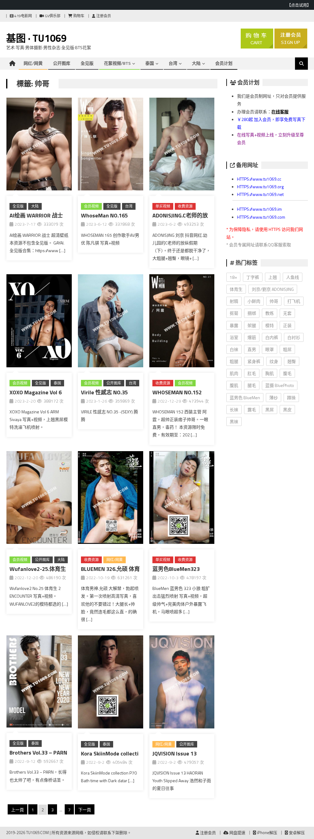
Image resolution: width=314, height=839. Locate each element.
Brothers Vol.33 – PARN (38, 752)
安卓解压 (296, 832)
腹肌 (234, 385)
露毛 (251, 409)
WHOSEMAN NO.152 (177, 392)
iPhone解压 (266, 832)
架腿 (251, 325)
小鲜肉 (253, 301)
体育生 (236, 289)
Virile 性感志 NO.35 (104, 392)
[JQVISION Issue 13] (182, 683)
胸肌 (269, 373)
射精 (234, 301)
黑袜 (234, 421)
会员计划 (223, 63)
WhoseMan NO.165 (104, 215)
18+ (233, 277)
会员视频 (91, 206)
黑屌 (269, 409)
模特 (269, 325)
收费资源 (185, 206)
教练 (269, 313)
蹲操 (291, 397)
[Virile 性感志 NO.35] (110, 321)
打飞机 (293, 301)
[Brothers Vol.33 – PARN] (39, 682)
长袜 (234, 409)
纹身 (274, 361)
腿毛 (251, 385)
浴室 (234, 337)
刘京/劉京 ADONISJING (273, 289)
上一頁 (17, 809)
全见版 (87, 63)
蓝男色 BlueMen (245, 397)
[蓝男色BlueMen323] (182, 498)
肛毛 (251, 373)
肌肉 (234, 373)
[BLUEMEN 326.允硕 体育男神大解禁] (110, 498)
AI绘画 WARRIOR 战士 (36, 215)
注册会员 (103, 16)
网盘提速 (236, 832)
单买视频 (162, 206)
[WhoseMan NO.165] (110, 145)
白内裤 (271, 337)
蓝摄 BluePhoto (279, 385)
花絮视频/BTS (117, 63)
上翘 (272, 277)
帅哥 (274, 301)
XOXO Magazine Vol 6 (36, 392)
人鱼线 (292, 277)
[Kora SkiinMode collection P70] (110, 683)
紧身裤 (253, 361)
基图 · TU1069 (36, 38)
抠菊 (234, 313)
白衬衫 (293, 337)
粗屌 (287, 349)
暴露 (234, 325)
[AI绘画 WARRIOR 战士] (39, 145)
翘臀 (291, 361)
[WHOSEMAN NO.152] (182, 321)
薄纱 (273, 397)
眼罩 (269, 349)
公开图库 (61, 63)
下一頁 (84, 809)
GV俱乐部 (52, 16)
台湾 (173, 63)
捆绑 (251, 313)
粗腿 (234, 361)
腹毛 (287, 373)
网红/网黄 (33, 63)
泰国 (149, 63)
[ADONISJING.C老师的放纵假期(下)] (182, 145)
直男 (251, 349)
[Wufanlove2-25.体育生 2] (39, 498)
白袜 (234, 349)
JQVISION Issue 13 (174, 753)
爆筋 (251, 337)
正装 (287, 325)
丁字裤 (252, 277)
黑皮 (287, 409)
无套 (287, 313)
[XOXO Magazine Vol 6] (39, 321)
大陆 (196, 63)
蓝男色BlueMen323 (176, 569)
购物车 (78, 16)
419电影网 (22, 16)
